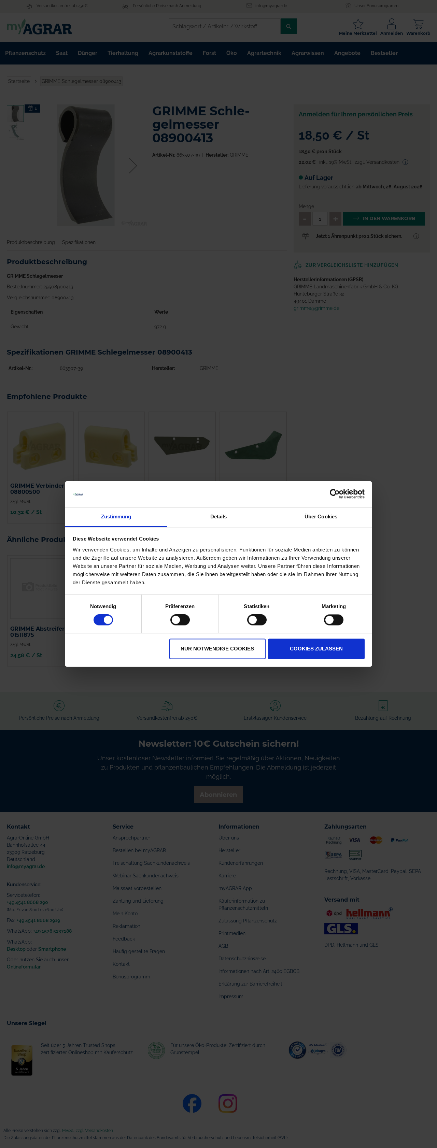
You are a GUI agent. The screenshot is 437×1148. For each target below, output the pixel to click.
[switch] (180, 620)
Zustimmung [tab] (116, 516)
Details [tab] (218, 516)
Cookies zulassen (316, 648)
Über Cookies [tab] (321, 516)
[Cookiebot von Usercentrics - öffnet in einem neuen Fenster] (335, 494)
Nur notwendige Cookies (217, 648)
